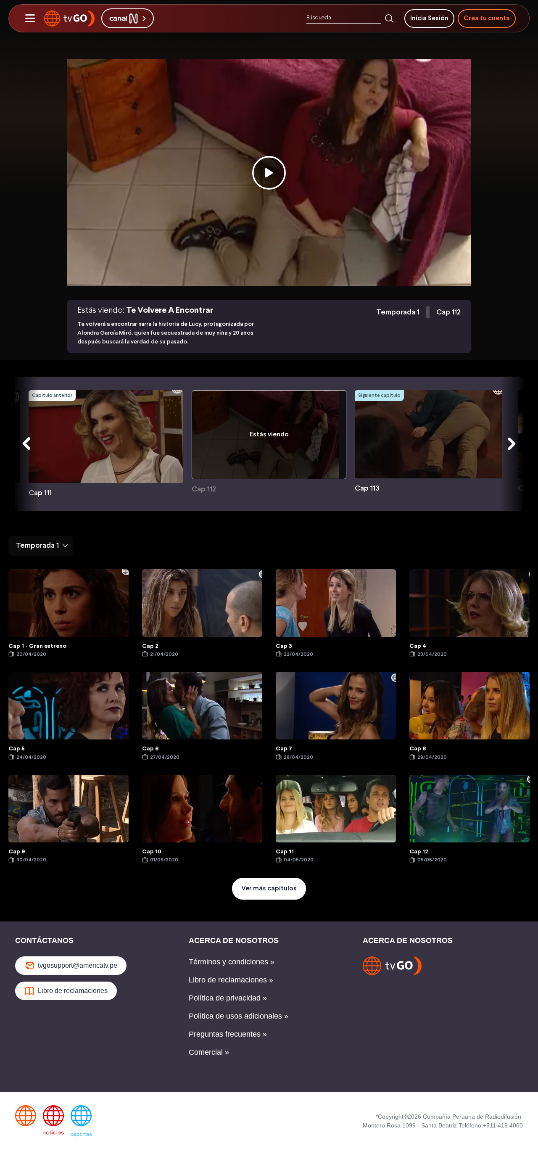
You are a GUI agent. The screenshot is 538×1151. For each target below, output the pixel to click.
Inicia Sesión (429, 18)
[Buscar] (389, 18)
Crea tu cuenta (487, 18)
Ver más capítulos (269, 888)
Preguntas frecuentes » (228, 1034)
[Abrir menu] (29, 18)
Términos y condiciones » (231, 962)
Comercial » (209, 1052)
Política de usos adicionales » (238, 1016)
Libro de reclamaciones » (231, 980)
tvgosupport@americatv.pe (77, 965)
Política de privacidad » (228, 998)
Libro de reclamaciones (73, 990)
